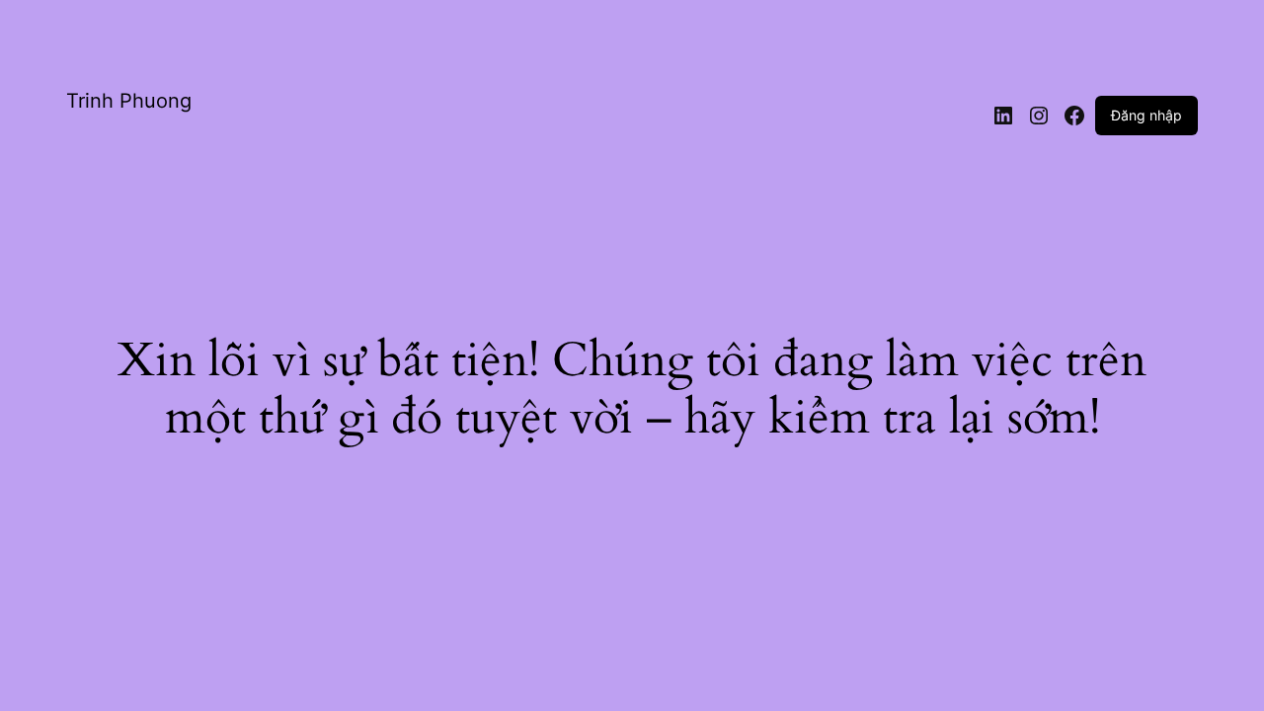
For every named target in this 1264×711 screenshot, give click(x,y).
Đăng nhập (1146, 115)
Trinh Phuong (129, 101)
